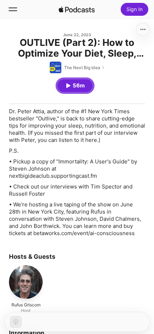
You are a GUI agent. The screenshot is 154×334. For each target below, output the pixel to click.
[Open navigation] (13, 9)
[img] (76, 9)
